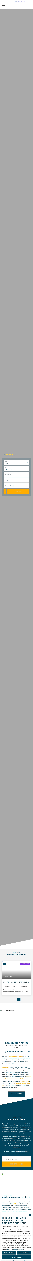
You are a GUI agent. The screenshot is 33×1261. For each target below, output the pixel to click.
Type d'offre (7, 461)
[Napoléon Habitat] (23, 4)
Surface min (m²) (9, 486)
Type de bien (7, 467)
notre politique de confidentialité (15, 1249)
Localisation (8, 474)
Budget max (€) (9, 480)
